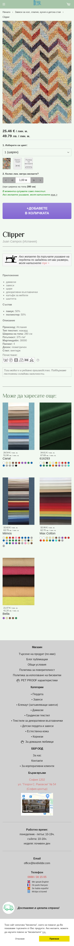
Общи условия (37, 664)
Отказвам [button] (19, 939)
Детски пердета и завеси (38, 726)
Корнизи (38, 736)
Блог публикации (37, 659)
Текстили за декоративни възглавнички (38, 720)
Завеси (38, 699)
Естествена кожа (38, 731)
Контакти (37, 760)
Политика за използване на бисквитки (37, 675)
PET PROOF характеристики (39, 680)
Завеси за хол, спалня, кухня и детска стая (38, 12)
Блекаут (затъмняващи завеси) (38, 704)
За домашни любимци (39, 741)
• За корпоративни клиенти (37, 766)
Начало (6, 12)
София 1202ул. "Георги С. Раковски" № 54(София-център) (37, 784)
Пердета (38, 694)
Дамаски (37, 710)
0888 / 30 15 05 (37, 877)
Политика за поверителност (37, 669)
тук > (54, 194)
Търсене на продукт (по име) (37, 654)
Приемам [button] (54, 939)
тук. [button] (44, 932)
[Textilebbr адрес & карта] (37, 814)
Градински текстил (38, 715)
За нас (37, 755)
